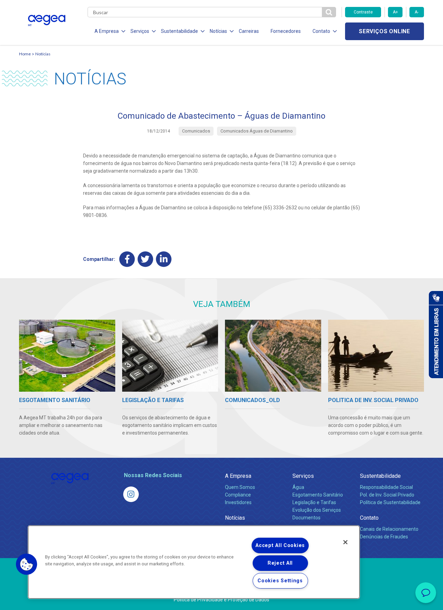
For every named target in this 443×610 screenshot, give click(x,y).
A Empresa (238, 476)
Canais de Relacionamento (389, 529)
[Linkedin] (164, 259)
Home (25, 53)
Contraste (363, 12)
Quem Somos (240, 487)
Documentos (306, 517)
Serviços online (384, 31)
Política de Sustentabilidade (390, 502)
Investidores (238, 502)
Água (298, 487)
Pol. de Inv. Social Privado (387, 495)
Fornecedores (286, 31)
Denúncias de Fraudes (384, 536)
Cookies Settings (280, 581)
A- (416, 12)
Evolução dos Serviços (316, 510)
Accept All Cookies (280, 545)
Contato (369, 518)
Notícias (43, 53)
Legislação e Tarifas (314, 502)
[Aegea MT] (131, 494)
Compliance (238, 495)
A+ (395, 12)
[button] (27, 564)
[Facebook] (127, 259)
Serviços (303, 476)
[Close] (345, 542)
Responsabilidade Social (386, 487)
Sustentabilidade (380, 476)
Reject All (280, 563)
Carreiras (249, 31)
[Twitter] (145, 259)
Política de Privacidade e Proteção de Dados (221, 599)
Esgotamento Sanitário (317, 495)
